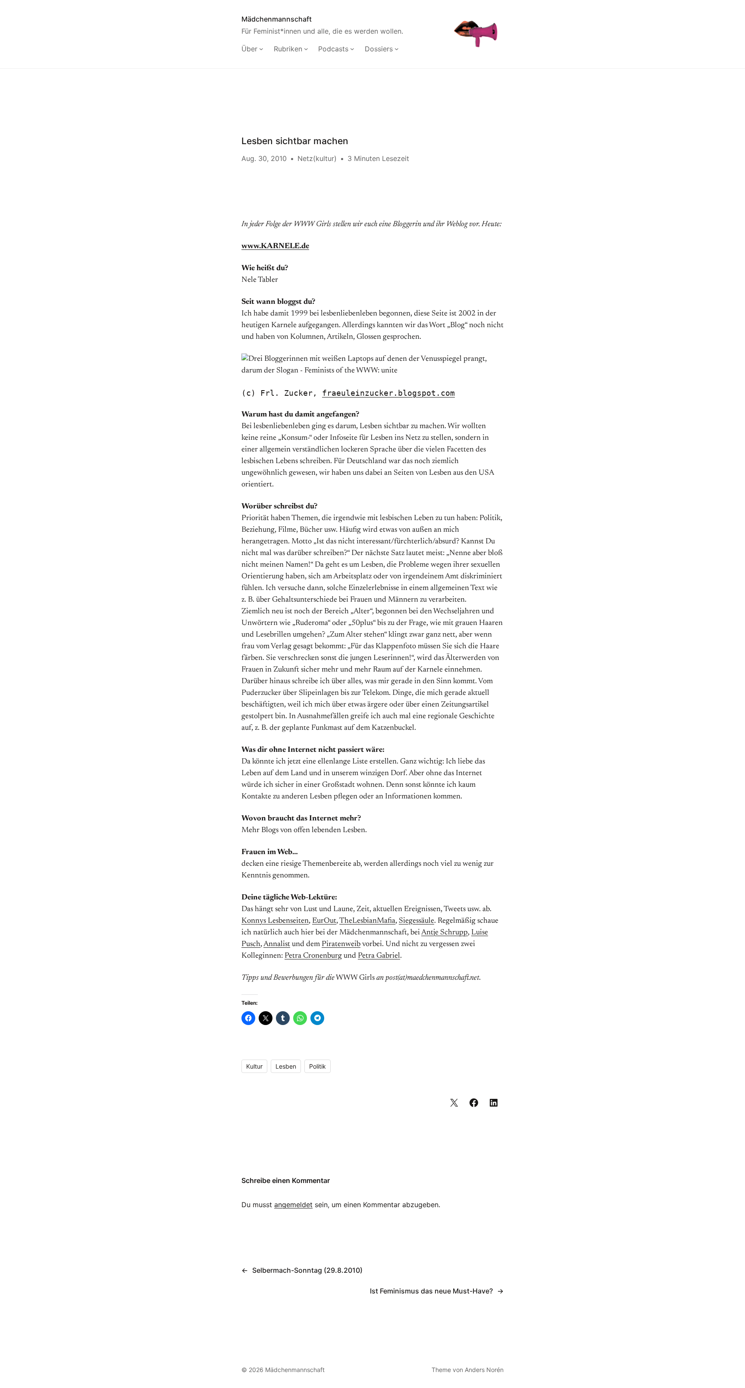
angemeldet (293, 1204)
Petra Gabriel (379, 956)
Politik (317, 1066)
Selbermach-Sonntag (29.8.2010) (307, 1270)
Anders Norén (484, 1369)
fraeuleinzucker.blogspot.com (388, 392)
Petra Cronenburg (313, 956)
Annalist (276, 944)
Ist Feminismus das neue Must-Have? (431, 1291)
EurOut (324, 921)
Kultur (254, 1066)
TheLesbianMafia (367, 921)
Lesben (285, 1066)
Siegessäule (416, 921)
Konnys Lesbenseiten (275, 921)
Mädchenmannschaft (276, 19)
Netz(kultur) (317, 158)
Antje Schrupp (444, 933)
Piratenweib (341, 944)
